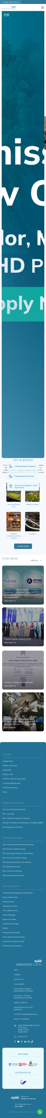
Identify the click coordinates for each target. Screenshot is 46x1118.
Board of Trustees (9, 919)
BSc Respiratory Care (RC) (13, 827)
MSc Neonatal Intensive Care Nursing (17, 862)
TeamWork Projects (10, 788)
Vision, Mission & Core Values (14, 937)
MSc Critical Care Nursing (12, 871)
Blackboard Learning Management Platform (23, 990)
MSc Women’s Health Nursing (14, 849)
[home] (9, 7)
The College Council (10, 910)
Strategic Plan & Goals (11, 932)
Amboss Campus (20, 1003)
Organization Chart (10, 906)
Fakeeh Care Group (10, 2)
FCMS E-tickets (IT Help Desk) (14, 779)
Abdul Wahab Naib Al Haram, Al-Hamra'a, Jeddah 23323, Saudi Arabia (29, 1028)
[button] (42, 7)
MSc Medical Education (11, 866)
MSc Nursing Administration (13, 875)
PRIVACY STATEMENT (21, 1019)
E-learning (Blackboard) (11, 783)
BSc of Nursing (8, 814)
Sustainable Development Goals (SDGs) (18, 893)
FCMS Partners (8, 902)
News (16, 970)
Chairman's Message (11, 924)
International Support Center (13, 941)
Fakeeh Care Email (10, 765)
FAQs (5, 792)
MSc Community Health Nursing (15, 858)
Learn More (23, 546)
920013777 (23, 1036)
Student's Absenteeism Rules (26, 1014)
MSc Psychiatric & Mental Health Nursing (18, 844)
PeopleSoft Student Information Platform (23, 997)
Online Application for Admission (23, 1008)
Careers (17, 975)
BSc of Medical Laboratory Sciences (16, 818)
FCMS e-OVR (8, 774)
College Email (8, 761)
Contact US (19, 979)
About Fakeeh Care (10, 897)
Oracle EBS (7, 770)
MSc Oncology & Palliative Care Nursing (18, 853)
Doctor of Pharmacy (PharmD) (14, 809)
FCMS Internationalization (12, 946)
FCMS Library (19, 984)
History (5, 928)
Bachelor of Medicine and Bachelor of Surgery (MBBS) (23, 823)
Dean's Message (9, 915)
